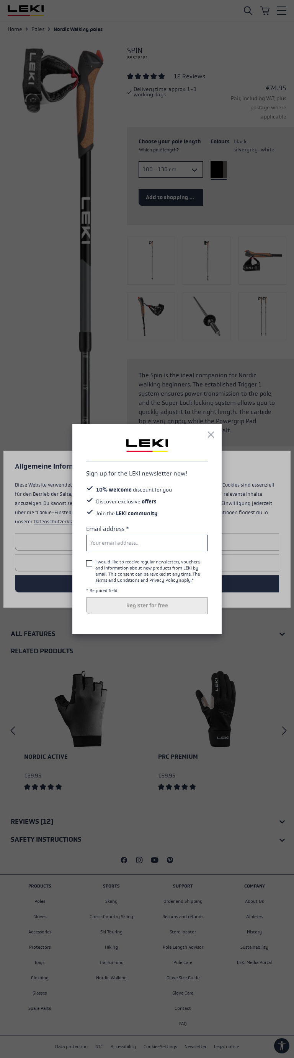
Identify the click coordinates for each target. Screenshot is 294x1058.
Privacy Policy (164, 580)
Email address (107, 528)
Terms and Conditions (117, 580)
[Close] (211, 434)
